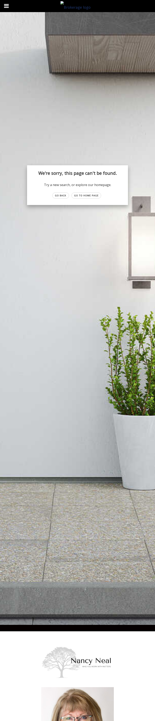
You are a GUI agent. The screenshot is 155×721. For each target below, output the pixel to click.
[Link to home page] (78, 6)
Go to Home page (86, 195)
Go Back (60, 195)
